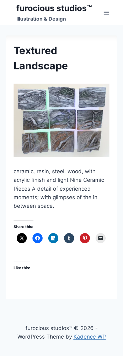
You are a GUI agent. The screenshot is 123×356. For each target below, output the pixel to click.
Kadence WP (89, 337)
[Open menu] (106, 12)
